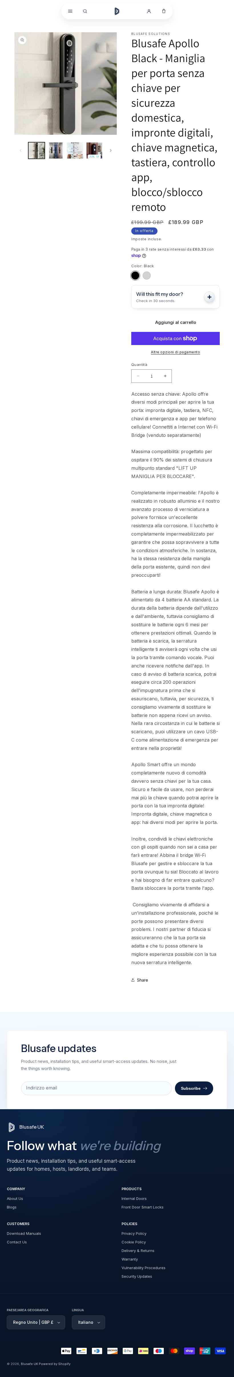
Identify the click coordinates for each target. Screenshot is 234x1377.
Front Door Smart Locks (143, 1207)
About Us (15, 1198)
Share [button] (142, 980)
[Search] (85, 11)
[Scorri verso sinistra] (20, 150)
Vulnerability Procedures (144, 1267)
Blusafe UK (29, 1364)
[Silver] (147, 276)
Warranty (130, 1259)
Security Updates (137, 1276)
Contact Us (17, 1242)
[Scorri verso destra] (110, 150)
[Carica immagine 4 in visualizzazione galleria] (94, 150)
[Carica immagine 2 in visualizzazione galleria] (56, 150)
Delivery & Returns (138, 1250)
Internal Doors (134, 1198)
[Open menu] (70, 11)
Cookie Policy (134, 1242)
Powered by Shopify (54, 1364)
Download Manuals (24, 1233)
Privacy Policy (134, 1233)
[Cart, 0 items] (164, 11)
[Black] (135, 276)
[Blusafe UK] (117, 11)
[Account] (149, 11)
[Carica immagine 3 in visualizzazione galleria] (75, 150)
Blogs (12, 1207)
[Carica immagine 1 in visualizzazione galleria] (36, 150)
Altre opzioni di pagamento (175, 352)
